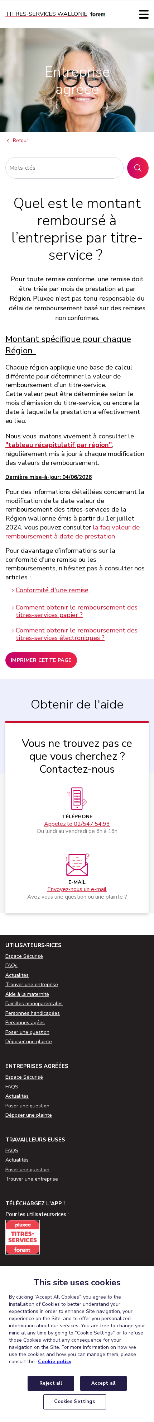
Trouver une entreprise (31, 984)
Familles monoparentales (34, 1003)
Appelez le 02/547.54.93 (77, 824)
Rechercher (141, 167)
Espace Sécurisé (24, 956)
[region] (77, 1344)
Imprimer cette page (41, 660)
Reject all (50, 1383)
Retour (20, 140)
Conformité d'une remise (52, 590)
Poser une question (27, 1032)
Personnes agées (25, 1022)
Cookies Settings (74, 1401)
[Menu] (143, 14)
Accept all (103, 1383)
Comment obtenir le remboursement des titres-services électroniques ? (77, 634)
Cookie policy (54, 1361)
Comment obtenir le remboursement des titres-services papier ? (77, 611)
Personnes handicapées (32, 1013)
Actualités (17, 975)
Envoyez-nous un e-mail (77, 889)
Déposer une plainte (28, 1041)
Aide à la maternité (27, 994)
